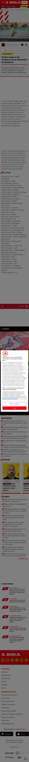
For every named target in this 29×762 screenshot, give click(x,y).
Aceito (14, 408)
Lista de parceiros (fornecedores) (10, 398)
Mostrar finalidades (14, 403)
